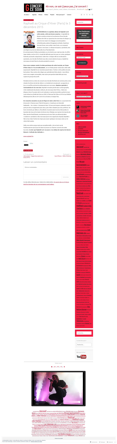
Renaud (87, 279)
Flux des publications (83, 130)
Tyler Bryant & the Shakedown (55, 435)
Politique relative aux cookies (36, 441)
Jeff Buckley (85, 215)
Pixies (81, 270)
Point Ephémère (55, 430)
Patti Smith (34, 430)
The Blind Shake (83, 293)
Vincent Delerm (79, 323)
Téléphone (79, 321)
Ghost (77, 200)
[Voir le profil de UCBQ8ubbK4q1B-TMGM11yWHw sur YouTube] (64, 366)
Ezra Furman (83, 190)
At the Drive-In (59, 411)
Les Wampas (49, 424)
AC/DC (77, 144)
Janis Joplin (81, 213)
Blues (85, 158)
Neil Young (81, 258)
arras (86, 149)
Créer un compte (82, 126)
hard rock (83, 203)
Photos (40, 14)
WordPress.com (82, 134)
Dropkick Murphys (80, 183)
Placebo (84, 270)
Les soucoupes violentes (83, 230)
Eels (77, 185)
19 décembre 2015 (28, 20)
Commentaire (66, 177)
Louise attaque (86, 237)
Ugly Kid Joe (87, 321)
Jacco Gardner (58, 421)
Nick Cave (80, 261)
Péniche (81, 274)
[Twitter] (84, 15)
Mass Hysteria (40, 427)
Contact (69, 14)
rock (77, 281)
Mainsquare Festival (51, 425)
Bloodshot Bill (52, 413)
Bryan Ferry (82, 413)
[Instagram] (87, 15)
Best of (77, 156)
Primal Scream (83, 272)
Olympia (86, 263)
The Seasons (89, 309)
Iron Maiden (53, 421)
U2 (83, 321)
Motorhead (78, 256)
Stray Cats (82, 286)
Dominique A (79, 181)
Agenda (34, 14)
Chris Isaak (84, 167)
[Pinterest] (92, 15)
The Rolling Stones (64, 434)
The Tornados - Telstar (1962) (84, 115)
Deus (88, 176)
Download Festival (87, 181)
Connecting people (81, 83)
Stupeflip (85, 286)
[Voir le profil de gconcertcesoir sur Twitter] (54, 366)
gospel (87, 200)
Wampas (83, 323)
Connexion (80, 128)
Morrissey (69, 427)
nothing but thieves (80, 263)
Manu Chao (83, 244)
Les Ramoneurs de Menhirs (81, 227)
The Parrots (87, 304)
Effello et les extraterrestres (83, 185)
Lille (84, 233)
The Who (82, 314)
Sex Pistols (74, 431)
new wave (47, 428)
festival (79, 193)
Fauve (88, 190)
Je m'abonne (82, 62)
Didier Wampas (80, 179)
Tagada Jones (81, 290)
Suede (88, 286)
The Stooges (77, 434)
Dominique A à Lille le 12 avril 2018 (85, 107)
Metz (87, 251)
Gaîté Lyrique (86, 198)
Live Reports (28, 150)
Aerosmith (85, 147)
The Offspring (82, 304)
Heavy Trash (87, 203)
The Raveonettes (54, 434)
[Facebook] (81, 15)
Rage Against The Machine (42, 431)
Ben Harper (78, 154)
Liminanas (88, 233)
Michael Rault (62, 427)
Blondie (48, 413)
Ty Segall (84, 318)
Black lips (84, 156)
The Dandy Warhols (62, 432)
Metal (80, 251)
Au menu (26, 14)
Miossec (66, 427)
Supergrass (85, 288)
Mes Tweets (79, 47)
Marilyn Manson (80, 425)
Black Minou (88, 156)
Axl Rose (64, 411)
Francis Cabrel (85, 193)
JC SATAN (89, 213)
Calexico (80, 167)
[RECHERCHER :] (83, 22)
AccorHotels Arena (82, 144)
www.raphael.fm (28, 136)
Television (86, 290)
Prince (87, 272)
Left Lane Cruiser (84, 222)
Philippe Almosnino (39, 430)
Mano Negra (78, 244)
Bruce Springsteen (71, 413)
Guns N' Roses (64, 419)
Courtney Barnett (84, 169)
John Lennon (89, 215)
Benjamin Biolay (86, 154)
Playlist (52, 14)
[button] (55, 401)
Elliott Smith (82, 188)
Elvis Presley (86, 188)
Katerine (85, 217)
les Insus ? (87, 224)
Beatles (89, 151)
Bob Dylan (61, 413)
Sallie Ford (80, 284)
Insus (77, 211)
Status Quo (78, 286)
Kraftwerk (83, 220)
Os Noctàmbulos (75, 428)
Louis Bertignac (79, 237)
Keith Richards (47, 422)
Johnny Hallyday (79, 217)
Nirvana (83, 261)
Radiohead (82, 277)
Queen (84, 274)
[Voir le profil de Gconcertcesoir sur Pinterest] (61, 366)
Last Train (86, 220)
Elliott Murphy (40, 417)
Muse (83, 256)
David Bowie (80, 174)
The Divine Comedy (84, 297)
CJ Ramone (88, 167)
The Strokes (82, 434)
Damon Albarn (88, 172)
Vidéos (46, 14)
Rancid (81, 279)
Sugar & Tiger (79, 288)
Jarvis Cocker (85, 213)
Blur (87, 158)
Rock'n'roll (81, 281)
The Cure (85, 295)
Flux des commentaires (83, 132)
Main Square (80, 240)
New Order (88, 258)
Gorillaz (84, 200)
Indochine (88, 208)
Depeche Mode (83, 176)
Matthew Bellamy (83, 249)
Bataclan (86, 151)
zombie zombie (82, 325)
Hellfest (79, 206)
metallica (84, 251)
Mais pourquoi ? (60, 14)
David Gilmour (86, 174)
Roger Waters (85, 281)
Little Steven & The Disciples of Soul (83, 235)
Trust (77, 316)
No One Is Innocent (88, 261)
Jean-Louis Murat (79, 215)
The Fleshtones (83, 299)
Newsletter (79, 54)
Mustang (86, 256)
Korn (80, 220)
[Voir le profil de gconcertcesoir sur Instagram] (58, 366)
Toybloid (89, 314)
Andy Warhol (81, 149)
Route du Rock (65, 431)
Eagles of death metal (87, 183)
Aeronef (79, 147)
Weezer (87, 323)
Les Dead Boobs (63, 422)
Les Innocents (69, 422)
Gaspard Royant (80, 198)
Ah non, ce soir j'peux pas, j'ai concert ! (67, 6)
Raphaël (83, 279)
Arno (84, 149)
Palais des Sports (86, 265)
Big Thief (80, 156)
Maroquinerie (82, 247)
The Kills (86, 302)
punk (78, 274)
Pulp (89, 272)
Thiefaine (86, 314)
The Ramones (48, 434)
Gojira (81, 200)
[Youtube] (89, 15)
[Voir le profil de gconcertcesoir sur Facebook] (51, 366)
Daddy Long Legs (58, 414)
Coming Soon (78, 169)
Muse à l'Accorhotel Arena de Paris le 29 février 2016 (85, 111)
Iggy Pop (84, 208)
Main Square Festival (86, 242)
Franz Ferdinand (86, 196)
